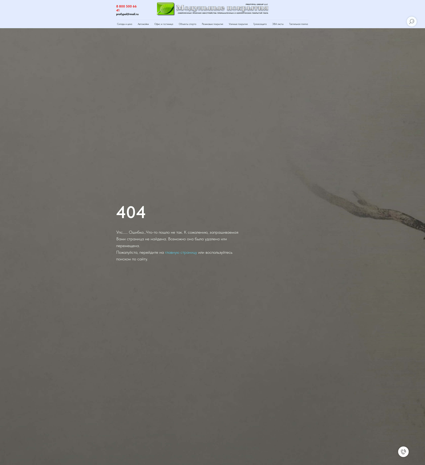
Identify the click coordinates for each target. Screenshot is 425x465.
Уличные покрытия (238, 24)
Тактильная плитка (298, 24)
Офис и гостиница (163, 24)
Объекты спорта (187, 24)
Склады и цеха (124, 24)
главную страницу (181, 252)
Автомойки (143, 24)
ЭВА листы (278, 24)
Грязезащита (260, 24)
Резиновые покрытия (212, 24)
